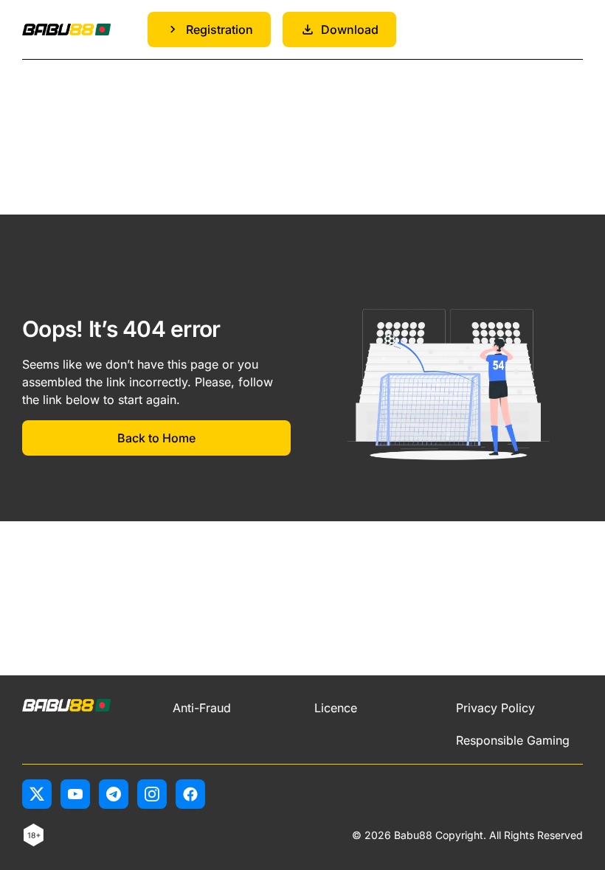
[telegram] (113, 794)
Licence (335, 707)
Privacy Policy (495, 707)
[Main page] (66, 30)
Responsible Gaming (513, 740)
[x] (37, 794)
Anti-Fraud (202, 707)
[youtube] (75, 794)
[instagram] (152, 794)
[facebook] (190, 794)
